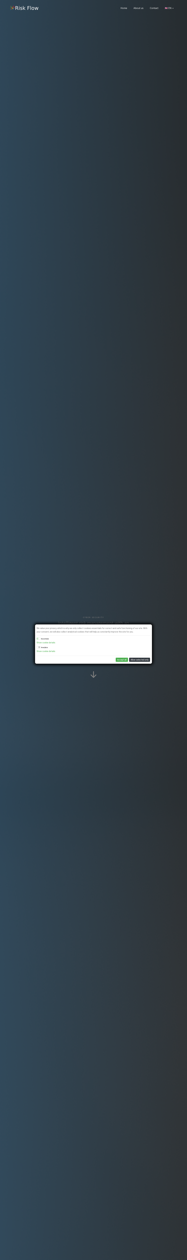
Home (124, 8)
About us (138, 8)
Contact (154, 8)
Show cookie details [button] (46, 642)
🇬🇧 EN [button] (168, 8)
